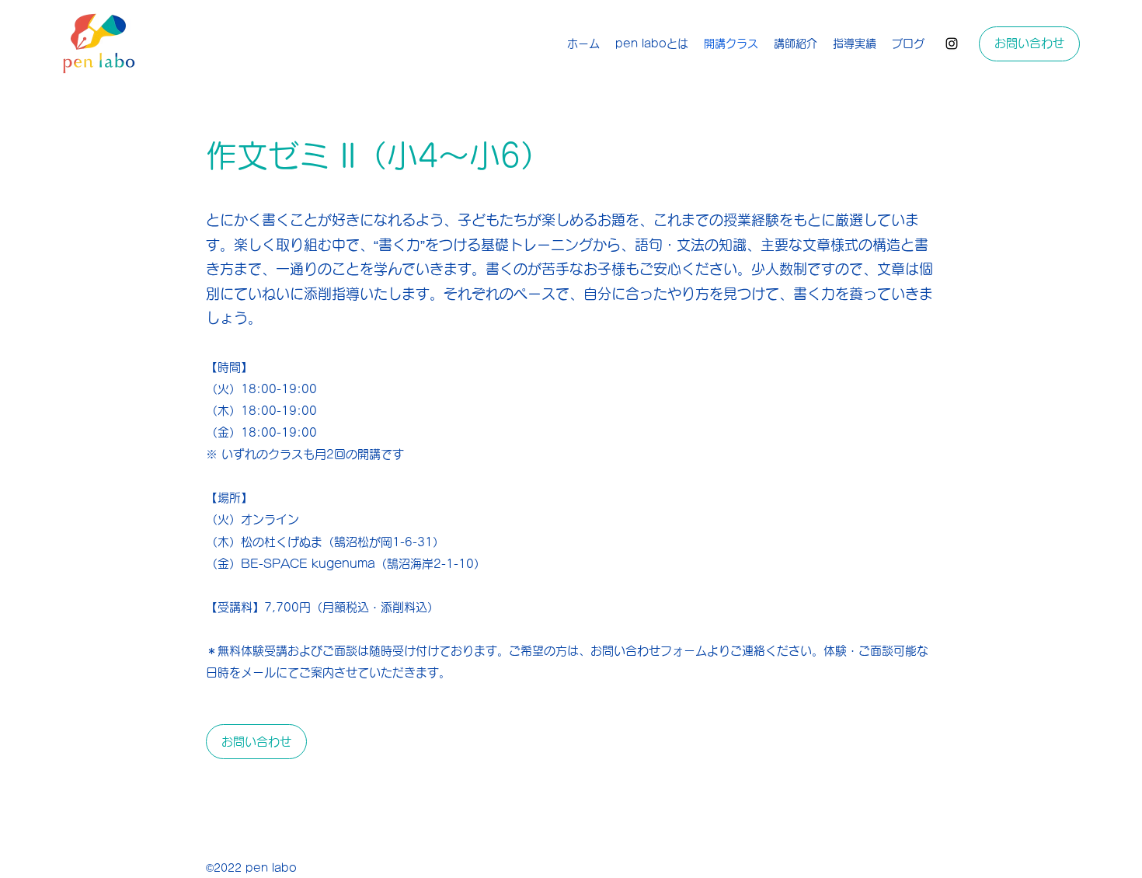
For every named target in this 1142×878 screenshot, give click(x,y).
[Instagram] (951, 43)
